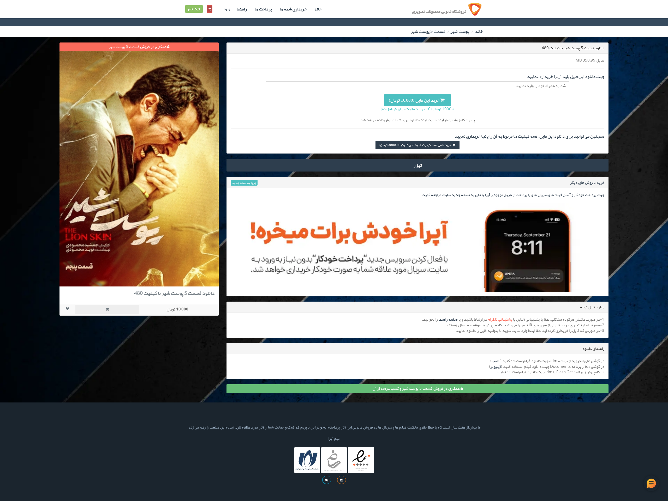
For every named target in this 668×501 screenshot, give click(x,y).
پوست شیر (459, 31)
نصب (495, 361)
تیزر (417, 165)
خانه (317, 9)
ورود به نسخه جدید (244, 183)
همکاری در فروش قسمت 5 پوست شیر (138, 47)
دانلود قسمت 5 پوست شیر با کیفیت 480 (174, 293)
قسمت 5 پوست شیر (428, 31)
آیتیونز (495, 366)
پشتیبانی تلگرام (500, 319)
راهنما (242, 9)
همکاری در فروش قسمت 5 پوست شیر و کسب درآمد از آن (417, 388)
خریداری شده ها (293, 9)
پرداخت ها (263, 9)
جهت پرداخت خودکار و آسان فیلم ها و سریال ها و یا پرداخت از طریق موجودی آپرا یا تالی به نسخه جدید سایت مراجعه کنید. (513, 195)
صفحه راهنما (448, 319)
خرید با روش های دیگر (587, 182)
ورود (226, 9)
